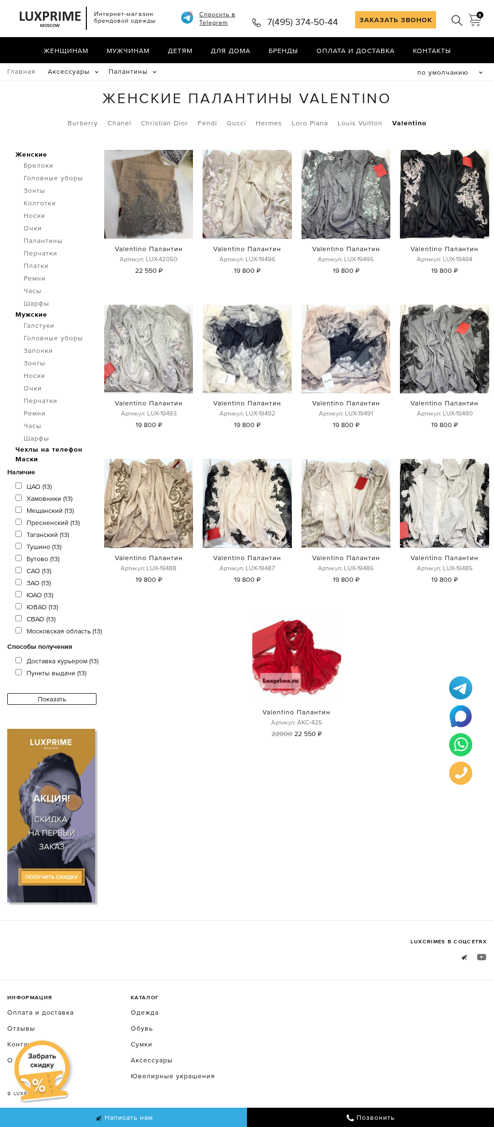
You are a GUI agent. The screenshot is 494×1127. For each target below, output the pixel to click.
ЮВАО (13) (42, 607)
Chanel (119, 123)
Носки (34, 215)
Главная (21, 71)
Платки (36, 265)
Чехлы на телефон (48, 449)
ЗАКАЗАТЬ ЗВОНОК (395, 20)
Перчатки (40, 253)
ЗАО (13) (39, 583)
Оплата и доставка (355, 50)
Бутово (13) (43, 559)
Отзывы (21, 1028)
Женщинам (65, 50)
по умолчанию (442, 72)
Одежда (145, 1012)
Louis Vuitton (360, 123)
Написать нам (127, 1117)
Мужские (31, 314)
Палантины (128, 71)
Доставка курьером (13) (62, 661)
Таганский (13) (48, 534)
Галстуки (39, 325)
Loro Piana (310, 123)
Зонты (34, 190)
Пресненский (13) (53, 522)
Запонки (38, 350)
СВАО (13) (41, 619)
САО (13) (39, 571)
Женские (31, 154)
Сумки (141, 1044)
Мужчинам (128, 50)
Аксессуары (69, 71)
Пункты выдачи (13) (56, 673)
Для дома (230, 50)
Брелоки (39, 165)
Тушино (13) (44, 546)
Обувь (142, 1028)
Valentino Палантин (149, 249)
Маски (26, 459)
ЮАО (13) (40, 595)
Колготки (40, 203)
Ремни (35, 278)
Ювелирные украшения (173, 1076)
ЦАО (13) (39, 486)
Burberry (83, 123)
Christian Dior (164, 123)
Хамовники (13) (49, 498)
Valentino (409, 123)
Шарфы (36, 303)
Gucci (236, 123)
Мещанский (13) (50, 510)
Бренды (283, 50)
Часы (32, 291)
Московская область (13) (64, 631)
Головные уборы (53, 178)
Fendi (207, 123)
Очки (33, 228)
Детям (180, 50)
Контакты (432, 50)
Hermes (269, 123)
